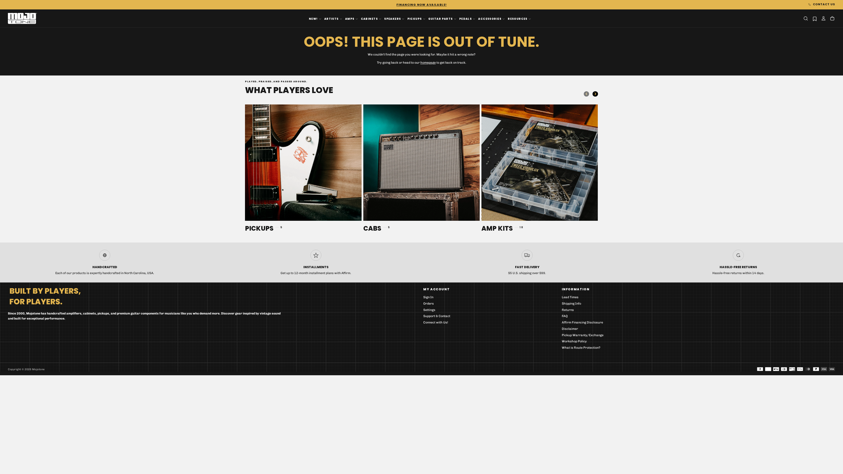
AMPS (350, 19)
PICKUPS (414, 19)
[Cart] (832, 18)
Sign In (428, 297)
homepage (428, 63)
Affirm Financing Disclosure (582, 322)
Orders (428, 303)
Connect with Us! (435, 322)
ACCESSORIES (489, 19)
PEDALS (465, 19)
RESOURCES (518, 19)
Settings (429, 310)
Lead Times (570, 297)
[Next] (595, 94)
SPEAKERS (392, 19)
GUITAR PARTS (440, 19)
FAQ (565, 316)
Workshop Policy (574, 341)
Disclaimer (570, 329)
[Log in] (823, 18)
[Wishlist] (814, 19)
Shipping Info (571, 303)
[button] (805, 18)
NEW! (313, 19)
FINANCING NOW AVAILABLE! (421, 5)
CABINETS (369, 19)
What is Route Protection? (581, 348)
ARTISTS (331, 19)
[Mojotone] (45, 296)
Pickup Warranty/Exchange (582, 335)
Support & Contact (436, 316)
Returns (568, 310)
